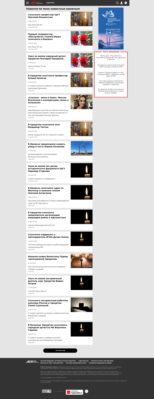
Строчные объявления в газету (76, 363)
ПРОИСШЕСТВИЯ (33, 27)
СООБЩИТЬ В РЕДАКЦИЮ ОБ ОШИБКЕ (100, 363)
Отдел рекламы (83, 361)
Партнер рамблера (58, 391)
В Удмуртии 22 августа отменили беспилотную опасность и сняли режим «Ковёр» (111, 91)
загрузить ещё (60, 350)
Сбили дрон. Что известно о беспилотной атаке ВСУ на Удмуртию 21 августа (111, 57)
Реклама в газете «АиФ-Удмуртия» (102, 361)
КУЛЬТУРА (31, 68)
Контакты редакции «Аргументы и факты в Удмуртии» (58, 361)
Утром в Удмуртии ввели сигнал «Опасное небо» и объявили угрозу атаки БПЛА (111, 74)
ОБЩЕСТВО (31, 90)
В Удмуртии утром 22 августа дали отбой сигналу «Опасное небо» (111, 66)
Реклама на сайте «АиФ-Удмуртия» (51, 363)
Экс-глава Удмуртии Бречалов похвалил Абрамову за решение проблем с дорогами (111, 82)
